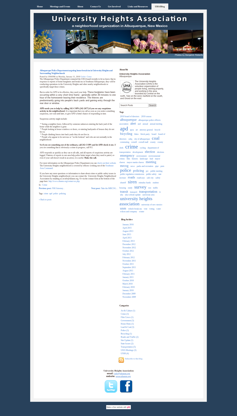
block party (145, 134)
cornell (134, 142)
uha (121, 195)
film (128, 158)
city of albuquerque (142, 139)
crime (46, 193)
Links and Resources (138, 6)
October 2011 (128, 264)
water (158, 209)
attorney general (146, 130)
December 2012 (129, 244)
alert (133, 123)
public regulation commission (132, 174)
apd (50, 193)
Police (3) (125, 330)
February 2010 (128, 287)
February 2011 (128, 274)
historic (135, 158)
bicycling (126, 133)
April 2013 (127, 238)
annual (145, 124)
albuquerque (128, 119)
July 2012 (126, 254)
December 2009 (129, 293)
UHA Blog (160, 6)
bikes (136, 134)
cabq (130, 139)
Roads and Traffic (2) (129, 337)
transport (133, 192)
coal (155, 138)
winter (141, 211)
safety (157, 178)
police (55, 193)
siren (132, 181)
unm (123, 208)
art (137, 130)
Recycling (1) (126, 333)
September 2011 (129, 267)
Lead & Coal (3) (127, 327)
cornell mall (143, 142)
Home (40, 6)
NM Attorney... (52, 188)
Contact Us (95, 6)
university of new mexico (151, 204)
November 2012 (129, 247)
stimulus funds (145, 182)
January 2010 (128, 290)
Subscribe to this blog (133, 359)
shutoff (123, 182)
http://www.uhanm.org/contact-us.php (64, 181)
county (153, 142)
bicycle (157, 130)
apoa (132, 130)
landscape (144, 158)
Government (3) (127, 320)
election (150, 152)
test (149, 188)
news (132, 166)
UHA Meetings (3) (128, 350)
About (80, 6)
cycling (143, 148)
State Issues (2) (127, 343)
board (154, 134)
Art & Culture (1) (128, 310)
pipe (157, 166)
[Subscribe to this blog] (121, 360)
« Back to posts (45, 199)
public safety (151, 174)
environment (141, 156)
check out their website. (106, 163)
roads (131, 177)
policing (62, 193)
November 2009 (129, 297)
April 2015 (127, 228)
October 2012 (128, 251)
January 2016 (128, 224)
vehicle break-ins (135, 209)
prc (147, 171)
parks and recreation (145, 166)
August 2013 (127, 231)
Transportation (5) (128, 347)
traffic (155, 188)
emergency (127, 155)
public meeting (156, 171)
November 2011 (129, 261)
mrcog (124, 166)
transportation (148, 191)
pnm (162, 166)
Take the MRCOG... (104, 188)
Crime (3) (125, 314)
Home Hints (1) (127, 324)
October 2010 (128, 280)
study (130, 188)
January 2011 (128, 277)
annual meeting (156, 124)
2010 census (146, 116)
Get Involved (114, 6)
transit (124, 191)
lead (151, 158)
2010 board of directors (129, 116)
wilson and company (128, 211)
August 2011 (127, 270)
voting (151, 209)
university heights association (135, 201)
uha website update (133, 195)
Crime (44, 185)
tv (160, 192)
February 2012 (128, 257)
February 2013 (128, 241)
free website (118, 407)
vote (145, 209)
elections (160, 152)
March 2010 (127, 284)
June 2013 (126, 234)
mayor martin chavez (135, 162)
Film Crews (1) (127, 317)
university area (148, 195)
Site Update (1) (127, 340)
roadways (141, 178)
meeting (151, 162)
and (139, 124)
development (138, 152)
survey (140, 187)
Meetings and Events (60, 6)
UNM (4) (125, 353)
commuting (124, 142)
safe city (150, 178)
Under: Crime (86, 77)
